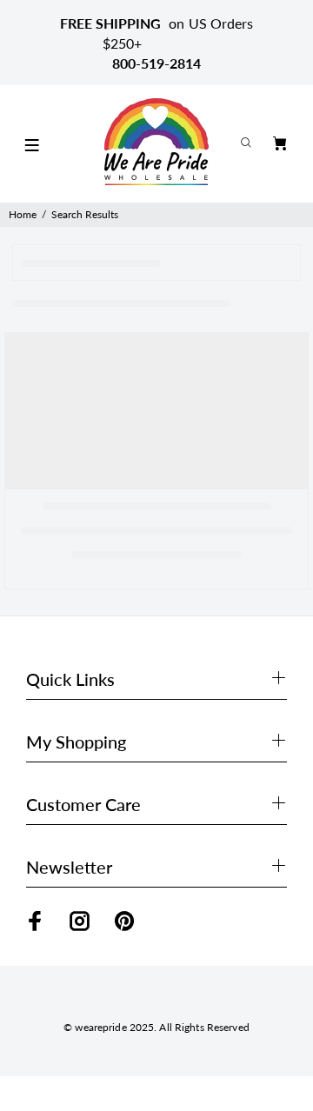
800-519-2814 (156, 63)
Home (23, 214)
